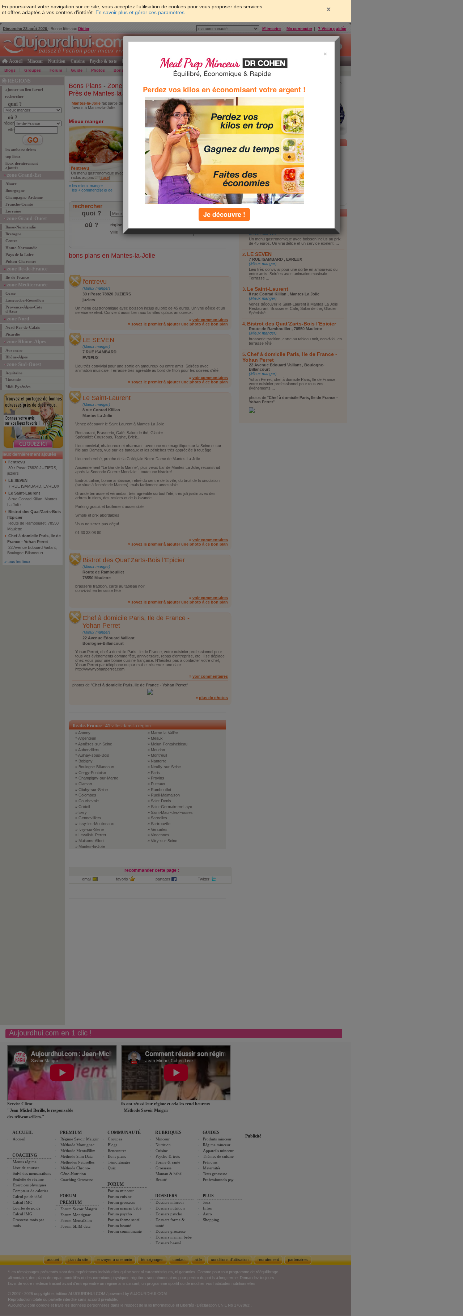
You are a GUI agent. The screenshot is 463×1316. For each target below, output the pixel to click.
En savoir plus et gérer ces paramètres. (140, 12)
